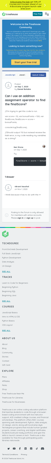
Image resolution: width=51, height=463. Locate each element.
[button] (6, 5)
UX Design (6, 266)
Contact (5, 361)
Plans (4, 377)
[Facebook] (20, 449)
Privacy (24, 454)
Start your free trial (26, 62)
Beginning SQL (9, 291)
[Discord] (42, 449)
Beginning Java (9, 295)
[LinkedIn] (25, 449)
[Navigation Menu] (47, 14)
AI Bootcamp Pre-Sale (20, 2)
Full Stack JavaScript (11, 253)
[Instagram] (31, 449)
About (4, 344)
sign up (29, 218)
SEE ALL (6, 271)
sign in (20, 218)
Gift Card (6, 365)
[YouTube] (14, 449)
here (40, 41)
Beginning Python (10, 287)
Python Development (11, 257)
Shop (4, 389)
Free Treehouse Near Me (13, 393)
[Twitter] (8, 449)
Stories (5, 356)
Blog (4, 348)
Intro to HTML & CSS (11, 316)
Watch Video (38, 75)
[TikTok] (37, 449)
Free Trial (38, 14)
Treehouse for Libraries (12, 398)
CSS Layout (7, 325)
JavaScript (10, 75)
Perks (4, 385)
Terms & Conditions (10, 454)
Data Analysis (8, 262)
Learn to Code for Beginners (15, 283)
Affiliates (6, 381)
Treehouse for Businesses (13, 402)
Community (7, 352)
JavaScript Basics (9, 312)
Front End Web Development (15, 249)
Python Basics (8, 321)
